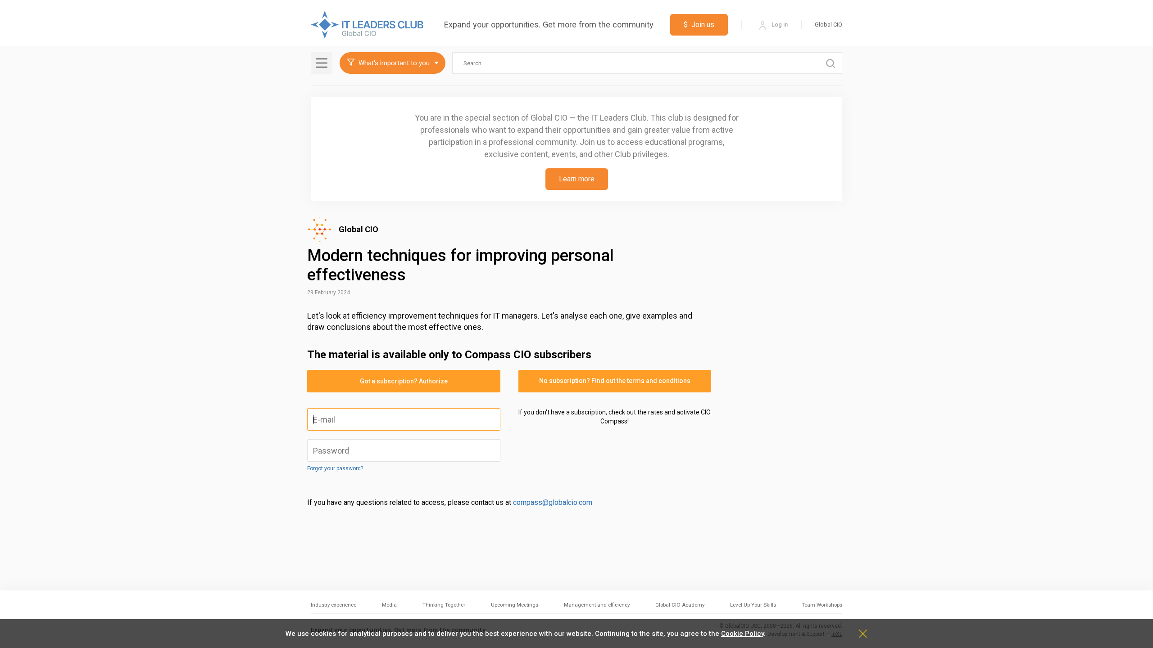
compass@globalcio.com (552, 502)
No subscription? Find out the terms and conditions (614, 380)
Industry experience (333, 605)
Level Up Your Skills (753, 605)
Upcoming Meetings (514, 605)
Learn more (577, 179)
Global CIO (828, 24)
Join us (699, 24)
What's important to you (394, 63)
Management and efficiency (597, 605)
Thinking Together (443, 605)
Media (389, 605)
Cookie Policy (742, 634)
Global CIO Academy (679, 605)
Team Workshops (822, 605)
